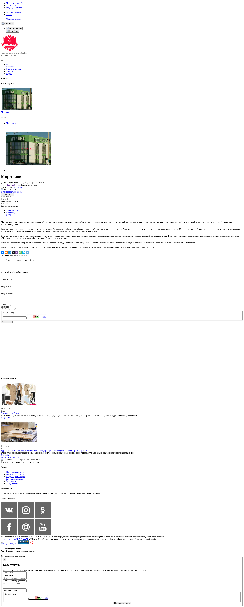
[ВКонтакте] (2, 252)
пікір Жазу (16, 185)
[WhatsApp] (20, 252)
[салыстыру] (2, 117)
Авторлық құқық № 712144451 (14, 539)
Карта (8, 215)
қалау (24, 185)
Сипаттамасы (12, 210)
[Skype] (23, 252)
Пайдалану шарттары (15, 476)
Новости (10, 67)
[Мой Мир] (9, 252)
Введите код (8, 313)
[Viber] (16, 252)
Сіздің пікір (6, 304)
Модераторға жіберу (122, 603)
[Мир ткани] (28, 170)
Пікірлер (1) (11, 212)
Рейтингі (5, 307)
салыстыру (33, 185)
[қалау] (5, 117)
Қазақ (15, 31)
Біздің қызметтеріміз (15, 472)
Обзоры (9, 71)
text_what (18, 187)
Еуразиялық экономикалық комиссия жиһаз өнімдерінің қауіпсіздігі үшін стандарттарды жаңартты (44, 450)
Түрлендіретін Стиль (10, 413)
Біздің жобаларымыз (15, 474)
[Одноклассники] (6, 252)
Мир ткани (6, 112)
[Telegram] (27, 252)
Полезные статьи (13, 69)
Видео (9, 74)
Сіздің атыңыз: (7, 279)
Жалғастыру (7, 322)
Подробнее (6, 418)
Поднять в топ (7, 194)
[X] (13, 252)
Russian (18, 28)
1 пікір (7, 185)
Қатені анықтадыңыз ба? (11, 192)
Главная (9, 64)
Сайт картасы (12, 481)
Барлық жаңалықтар (10, 457)
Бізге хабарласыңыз (14, 479)
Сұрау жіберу (12, 483)
